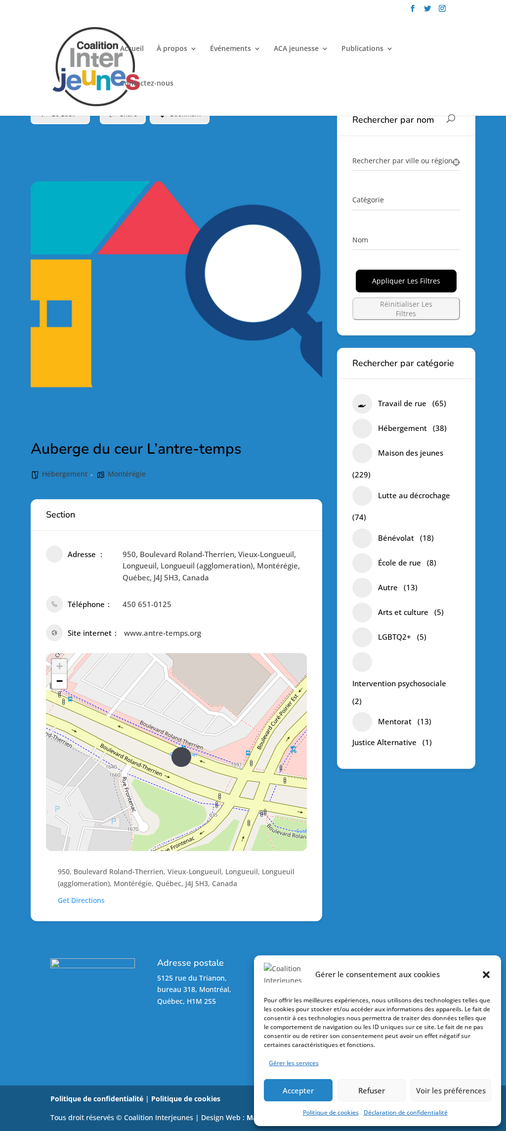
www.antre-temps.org (162, 633)
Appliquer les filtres (406, 280)
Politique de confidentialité (96, 1098)
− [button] (59, 681)
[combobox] (406, 200)
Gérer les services (294, 1063)
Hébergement (64, 473)
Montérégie (127, 473)
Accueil (132, 49)
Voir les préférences (451, 1090)
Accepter (298, 1090)
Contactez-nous (146, 84)
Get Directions (81, 900)
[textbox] (368, 199)
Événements (230, 49)
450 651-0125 (147, 604)
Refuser (371, 1090)
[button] (486, 975)
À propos (172, 49)
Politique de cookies (331, 1112)
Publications (362, 49)
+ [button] (59, 666)
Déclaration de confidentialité (406, 1112)
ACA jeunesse (296, 49)
